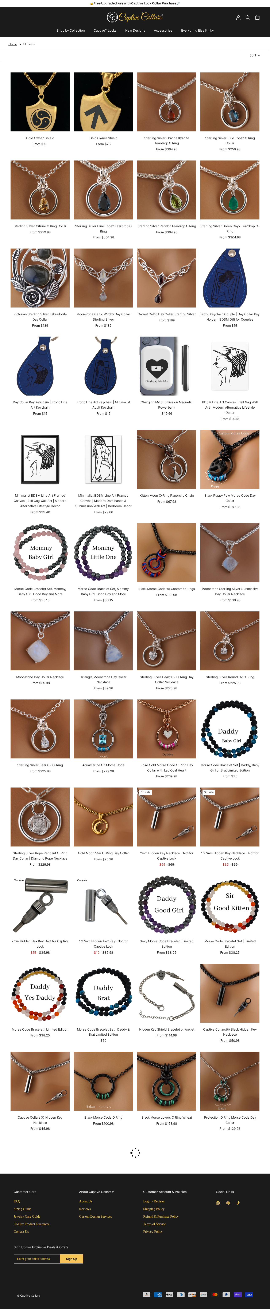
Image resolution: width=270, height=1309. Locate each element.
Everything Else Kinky (197, 30)
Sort (253, 55)
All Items (28, 44)
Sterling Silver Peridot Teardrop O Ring (167, 226)
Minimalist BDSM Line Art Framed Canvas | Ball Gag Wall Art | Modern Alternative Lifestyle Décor (40, 500)
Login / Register (154, 1201)
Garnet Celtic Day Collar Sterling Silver (167, 314)
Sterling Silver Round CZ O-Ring (230, 677)
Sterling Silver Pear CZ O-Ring (40, 765)
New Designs (135, 30)
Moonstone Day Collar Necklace (40, 677)
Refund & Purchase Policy (161, 1216)
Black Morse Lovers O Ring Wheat (167, 1117)
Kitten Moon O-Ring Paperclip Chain (167, 495)
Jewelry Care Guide (27, 1216)
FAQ (17, 1201)
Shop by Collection (71, 30)
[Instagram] (218, 1203)
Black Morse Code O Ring (103, 1117)
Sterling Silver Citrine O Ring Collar (40, 226)
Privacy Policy (153, 1231)
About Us (85, 1201)
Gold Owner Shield (40, 138)
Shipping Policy (154, 1209)
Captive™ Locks (105, 30)
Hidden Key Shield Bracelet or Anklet (166, 1029)
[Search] (248, 17)
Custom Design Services (95, 1216)
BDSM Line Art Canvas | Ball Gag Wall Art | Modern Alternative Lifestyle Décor (230, 407)
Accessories (163, 30)
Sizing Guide (22, 1209)
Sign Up (71, 1259)
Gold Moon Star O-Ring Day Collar (103, 853)
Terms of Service (154, 1224)
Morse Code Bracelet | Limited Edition (40, 1029)
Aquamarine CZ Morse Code (103, 765)
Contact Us (21, 1231)
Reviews (85, 1209)
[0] (257, 17)
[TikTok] (238, 1203)
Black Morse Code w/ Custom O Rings (166, 589)
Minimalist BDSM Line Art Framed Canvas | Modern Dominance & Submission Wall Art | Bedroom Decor (103, 500)
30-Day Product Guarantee (32, 1224)
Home (12, 44)
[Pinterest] (228, 1203)
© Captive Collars (28, 1295)
